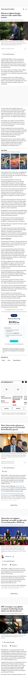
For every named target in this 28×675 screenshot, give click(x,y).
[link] (7, 9)
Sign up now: (3, 20)
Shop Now (6, 408)
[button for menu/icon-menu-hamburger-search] (26, 9)
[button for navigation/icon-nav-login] (23, 9)
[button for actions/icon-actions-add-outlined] (13, 556)
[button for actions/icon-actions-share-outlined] (25, 49)
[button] (23, 9)
